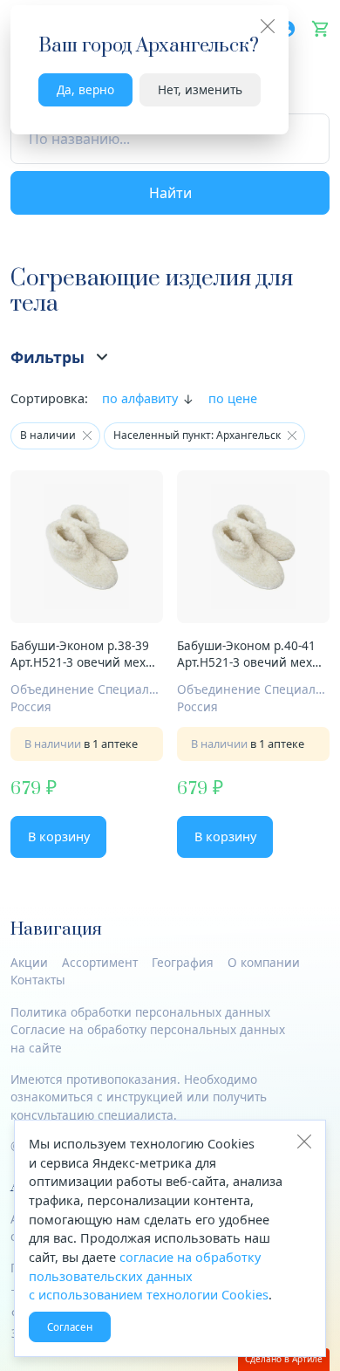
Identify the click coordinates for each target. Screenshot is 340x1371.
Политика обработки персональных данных (140, 1012)
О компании (264, 962)
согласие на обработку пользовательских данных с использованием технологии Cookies (149, 1276)
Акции (29, 962)
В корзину (59, 836)
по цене (232, 398)
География (183, 962)
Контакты (37, 979)
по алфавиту (140, 398)
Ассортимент (100, 962)
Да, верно (85, 89)
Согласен (69, 1326)
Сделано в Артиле (284, 1359)
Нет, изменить (200, 89)
